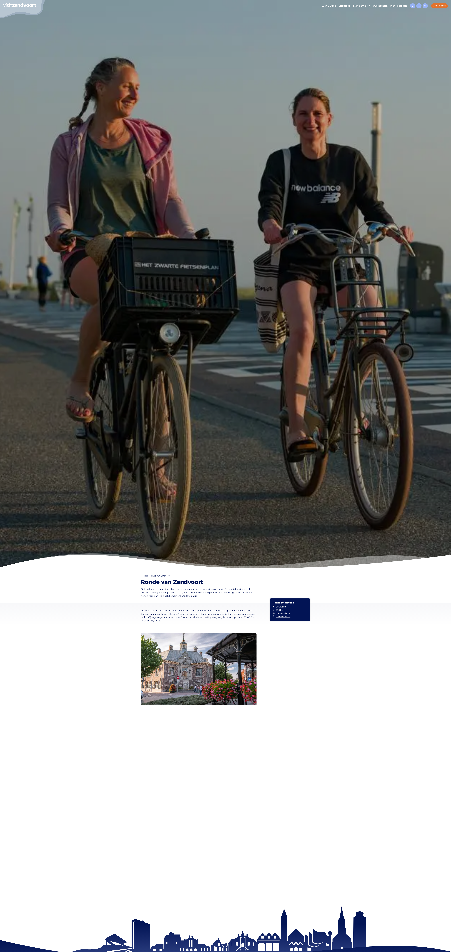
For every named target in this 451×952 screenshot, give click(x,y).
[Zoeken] (425, 5)
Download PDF (283, 613)
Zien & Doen (329, 6)
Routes (144, 576)
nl (419, 6)
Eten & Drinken (361, 6)
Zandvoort (281, 607)
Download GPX (283, 617)
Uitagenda (344, 6)
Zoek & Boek (439, 6)
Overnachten (380, 6)
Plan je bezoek (398, 6)
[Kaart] (412, 5)
